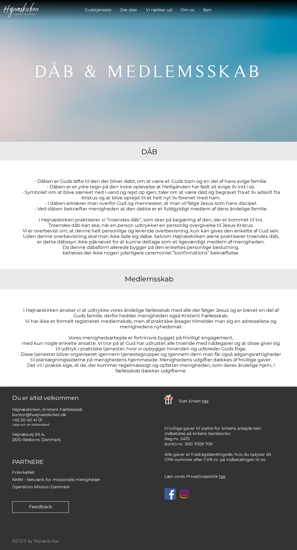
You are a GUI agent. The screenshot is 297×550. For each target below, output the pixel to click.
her (205, 401)
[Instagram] (184, 494)
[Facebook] (170, 494)
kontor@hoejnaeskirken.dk (39, 414)
